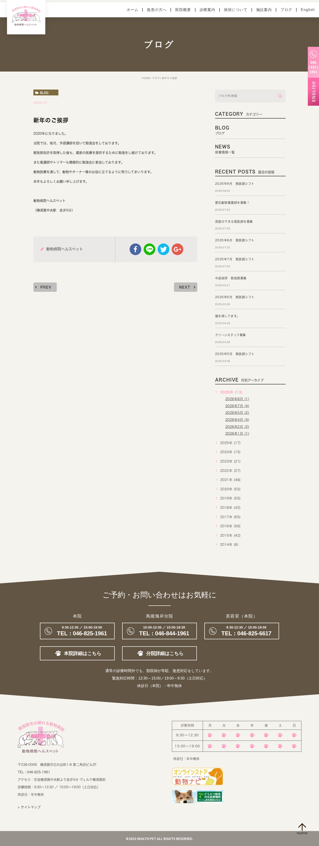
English (308, 10)
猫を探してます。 (227, 316)
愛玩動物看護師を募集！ (232, 202)
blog (44, 92)
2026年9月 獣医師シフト (235, 183)
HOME (146, 78)
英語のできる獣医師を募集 (234, 221)
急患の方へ (157, 10)
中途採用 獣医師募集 (231, 278)
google (177, 249)
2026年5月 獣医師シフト (235, 353)
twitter (163, 249)
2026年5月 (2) (237, 412)
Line (149, 249)
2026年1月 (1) (237, 433)
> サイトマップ (29, 807)
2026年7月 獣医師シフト (235, 259)
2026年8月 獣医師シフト (235, 240)
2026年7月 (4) (237, 406)
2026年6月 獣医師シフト (235, 297)
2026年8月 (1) (237, 399)
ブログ (286, 10)
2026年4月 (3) (237, 419)
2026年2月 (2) (237, 426)
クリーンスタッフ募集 (230, 334)
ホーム (132, 10)
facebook (135, 249)
